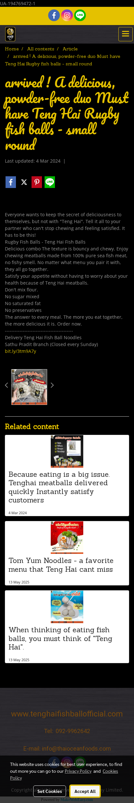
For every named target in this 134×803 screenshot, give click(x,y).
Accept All (85, 791)
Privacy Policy (78, 771)
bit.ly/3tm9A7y (20, 351)
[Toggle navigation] (125, 34)
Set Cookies (49, 791)
